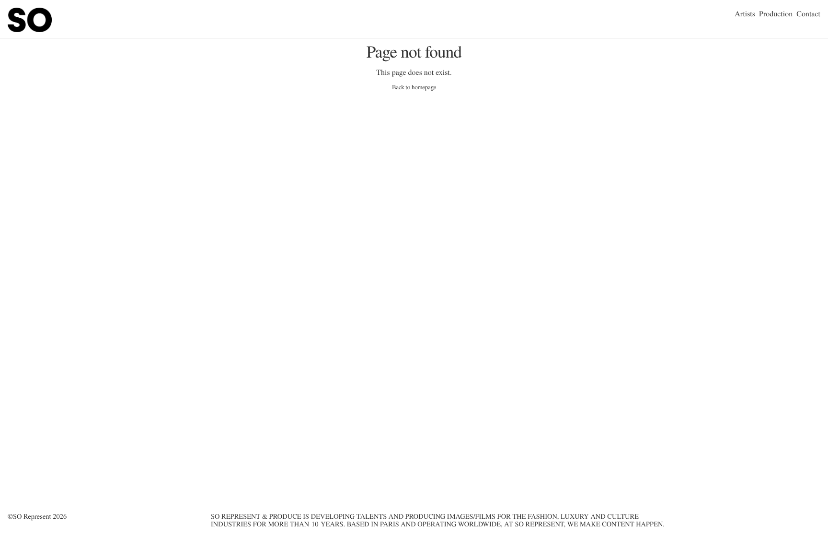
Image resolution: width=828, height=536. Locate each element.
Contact (808, 14)
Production (776, 14)
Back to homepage (414, 87)
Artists (745, 14)
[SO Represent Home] (30, 29)
